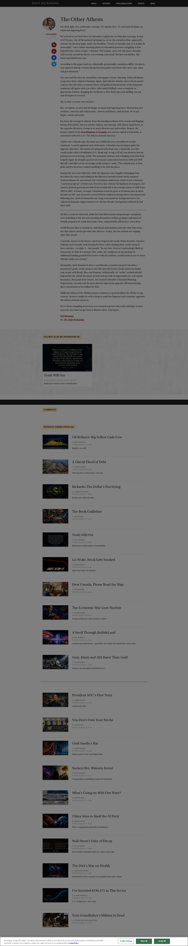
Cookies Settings (126, 941)
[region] (94, 941)
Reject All (144, 941)
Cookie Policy (73, 943)
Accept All (161, 941)
